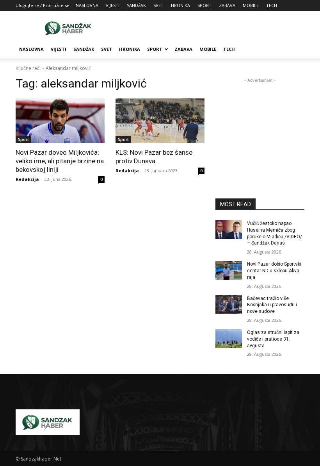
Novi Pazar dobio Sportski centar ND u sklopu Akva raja (274, 270)
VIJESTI (112, 5)
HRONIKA (180, 5)
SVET (158, 5)
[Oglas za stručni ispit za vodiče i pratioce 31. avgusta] (228, 338)
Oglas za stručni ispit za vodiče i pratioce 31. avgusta (273, 339)
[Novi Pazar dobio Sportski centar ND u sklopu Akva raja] (228, 270)
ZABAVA (227, 5)
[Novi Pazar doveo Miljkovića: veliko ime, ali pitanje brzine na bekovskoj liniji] (60, 120)
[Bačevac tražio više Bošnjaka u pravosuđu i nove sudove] (228, 304)
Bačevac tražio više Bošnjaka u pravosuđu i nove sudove (272, 305)
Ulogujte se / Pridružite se (42, 5)
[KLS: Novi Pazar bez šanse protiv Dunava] (160, 120)
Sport (23, 139)
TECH (271, 5)
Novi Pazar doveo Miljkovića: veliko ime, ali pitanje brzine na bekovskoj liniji (60, 160)
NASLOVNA (87, 5)
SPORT (204, 5)
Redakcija (27, 179)
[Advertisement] (212, 28)
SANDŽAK (136, 5)
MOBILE (251, 5)
